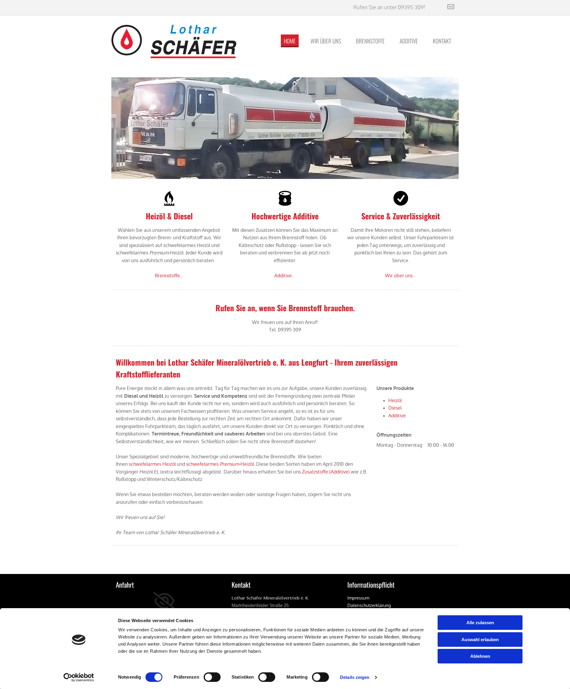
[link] (164, 601)
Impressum (358, 598)
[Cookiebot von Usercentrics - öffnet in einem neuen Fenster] (79, 677)
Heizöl (395, 400)
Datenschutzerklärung (369, 605)
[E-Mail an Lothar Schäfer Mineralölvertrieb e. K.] (444, 6)
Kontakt (442, 41)
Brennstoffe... (169, 276)
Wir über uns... (400, 276)
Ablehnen (480, 656)
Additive (409, 41)
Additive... (284, 276)
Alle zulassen (480, 622)
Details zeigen (354, 677)
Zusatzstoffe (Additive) (326, 472)
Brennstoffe (370, 41)
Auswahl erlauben (480, 639)
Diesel (395, 408)
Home (290, 41)
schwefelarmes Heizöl (152, 464)
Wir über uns (326, 41)
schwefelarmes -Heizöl (220, 464)
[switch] (212, 677)
